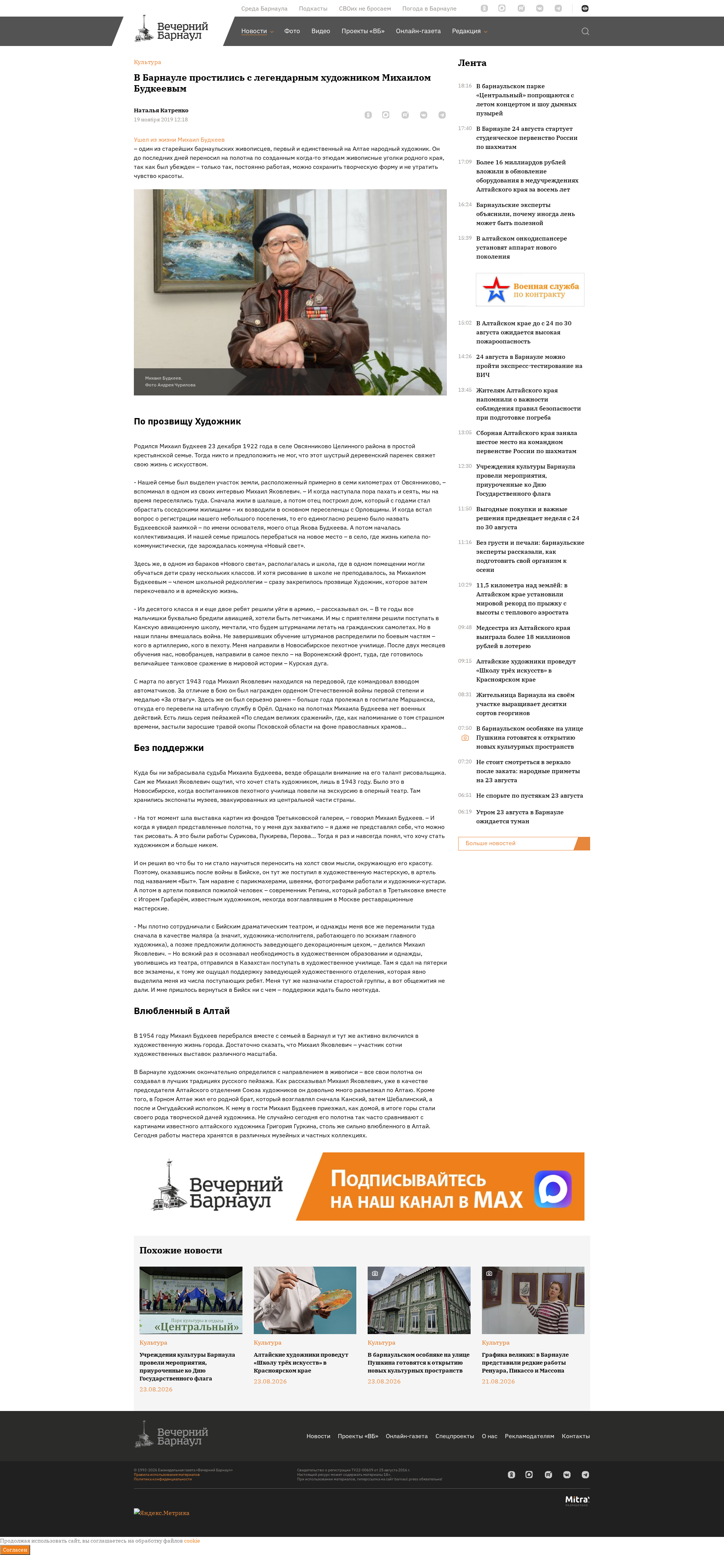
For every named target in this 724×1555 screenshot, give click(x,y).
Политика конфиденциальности (163, 1479)
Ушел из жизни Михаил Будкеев (179, 139)
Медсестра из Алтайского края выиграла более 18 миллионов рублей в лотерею (523, 637)
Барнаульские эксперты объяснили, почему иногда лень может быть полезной (525, 214)
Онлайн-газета (407, 1436)
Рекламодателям (529, 1436)
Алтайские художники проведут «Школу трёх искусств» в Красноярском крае (526, 670)
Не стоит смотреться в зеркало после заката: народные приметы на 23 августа (528, 771)
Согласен (15, 1549)
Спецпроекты (455, 1436)
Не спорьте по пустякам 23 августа (529, 795)
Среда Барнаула (264, 8)
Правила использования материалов (167, 1474)
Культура (153, 1342)
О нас (489, 1436)
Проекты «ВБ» (358, 1436)
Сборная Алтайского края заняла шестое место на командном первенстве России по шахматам (526, 442)
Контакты (576, 1436)
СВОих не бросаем (365, 8)
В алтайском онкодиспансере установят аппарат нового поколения (521, 247)
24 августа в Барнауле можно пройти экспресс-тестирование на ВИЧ (529, 365)
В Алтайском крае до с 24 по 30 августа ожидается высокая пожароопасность (524, 332)
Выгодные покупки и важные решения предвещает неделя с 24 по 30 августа (528, 518)
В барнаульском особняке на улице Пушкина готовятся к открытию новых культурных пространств (529, 737)
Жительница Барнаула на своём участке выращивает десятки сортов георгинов (525, 704)
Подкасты (313, 8)
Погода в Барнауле (429, 8)
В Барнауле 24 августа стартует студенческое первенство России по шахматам (527, 137)
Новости (318, 1436)
